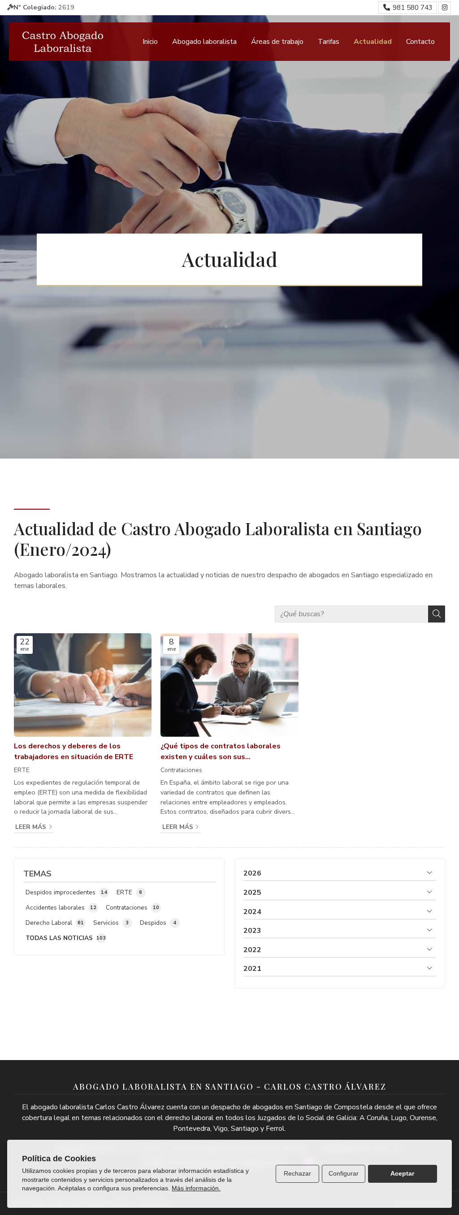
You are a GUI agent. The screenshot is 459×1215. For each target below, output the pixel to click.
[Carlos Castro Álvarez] (62, 41)
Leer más (30, 827)
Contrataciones (181, 770)
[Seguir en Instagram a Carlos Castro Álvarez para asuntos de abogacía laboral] (444, 7)
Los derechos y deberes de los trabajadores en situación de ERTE (73, 751)
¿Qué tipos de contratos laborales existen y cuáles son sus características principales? (220, 751)
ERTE (22, 770)
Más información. (196, 1188)
